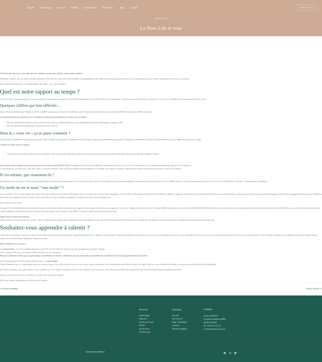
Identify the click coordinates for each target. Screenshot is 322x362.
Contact (134, 8)
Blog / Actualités (179, 322)
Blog (122, 8)
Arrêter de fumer (146, 322)
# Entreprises (90, 8)
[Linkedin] (235, 353)
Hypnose (61, 8)
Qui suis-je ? (108, 8)
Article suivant (314, 289)
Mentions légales (179, 329)
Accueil (30, 8)
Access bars (144, 329)
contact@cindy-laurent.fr (215, 329)
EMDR (75, 8)
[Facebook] (225, 353)
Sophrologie (45, 8)
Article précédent (9, 289)
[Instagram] (230, 353)
